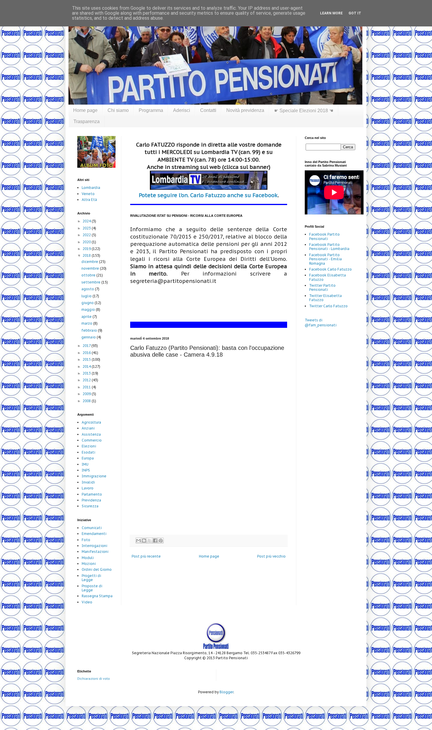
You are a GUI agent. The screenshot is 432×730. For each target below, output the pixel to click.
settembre (91, 282)
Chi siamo (118, 110)
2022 (87, 235)
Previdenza (91, 500)
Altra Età (89, 199)
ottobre (88, 275)
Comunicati (92, 528)
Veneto (88, 194)
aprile (87, 316)
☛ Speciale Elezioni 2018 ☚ (303, 110)
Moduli (88, 558)
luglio (87, 296)
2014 (87, 366)
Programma (151, 110)
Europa (88, 458)
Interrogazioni (94, 545)
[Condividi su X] (150, 540)
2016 (87, 352)
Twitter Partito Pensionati (322, 287)
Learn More (331, 13)
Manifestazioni (95, 551)
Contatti (208, 110)
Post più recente (146, 556)
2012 (87, 380)
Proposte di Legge (92, 588)
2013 (87, 373)
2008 (87, 401)
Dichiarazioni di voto (93, 679)
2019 (87, 248)
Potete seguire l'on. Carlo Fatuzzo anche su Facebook (208, 195)
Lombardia (91, 187)
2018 (87, 255)
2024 (87, 221)
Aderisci (181, 110)
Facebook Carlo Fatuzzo (330, 269)
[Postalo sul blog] (144, 540)
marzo (87, 323)
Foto (86, 540)
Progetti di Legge (91, 577)
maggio (88, 309)
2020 (87, 242)
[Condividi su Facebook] (155, 540)
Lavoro (87, 488)
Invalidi (88, 482)
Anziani (88, 428)
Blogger (226, 692)
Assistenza (91, 434)
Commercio (92, 440)
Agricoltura (91, 422)
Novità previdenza (245, 110)
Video (87, 602)
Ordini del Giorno (97, 569)
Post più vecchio (271, 556)
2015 (87, 359)
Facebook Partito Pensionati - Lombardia (329, 246)
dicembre (90, 261)
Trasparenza (86, 121)
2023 (87, 228)
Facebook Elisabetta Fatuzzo (327, 277)
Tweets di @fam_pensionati (320, 322)
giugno (88, 303)
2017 (87, 345)
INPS (86, 470)
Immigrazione (94, 476)
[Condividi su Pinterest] (161, 540)
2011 (87, 387)
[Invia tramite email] (138, 540)
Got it (355, 13)
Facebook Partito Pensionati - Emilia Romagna (325, 259)
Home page (85, 110)
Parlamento (92, 494)
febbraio (89, 330)
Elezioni (89, 446)
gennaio (89, 337)
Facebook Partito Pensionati (324, 236)
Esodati (88, 452)
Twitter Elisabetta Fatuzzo (325, 297)
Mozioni (89, 563)
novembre (90, 268)
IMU (85, 464)
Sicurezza (90, 506)
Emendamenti (94, 533)
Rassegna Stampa (97, 596)
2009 (87, 394)
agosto (88, 289)
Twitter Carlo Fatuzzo (328, 306)
